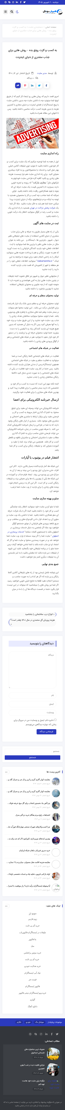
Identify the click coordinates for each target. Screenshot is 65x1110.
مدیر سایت (42, 73)
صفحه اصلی (50, 27)
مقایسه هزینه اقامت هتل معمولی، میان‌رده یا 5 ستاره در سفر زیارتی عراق (28, 862)
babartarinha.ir (45, 261)
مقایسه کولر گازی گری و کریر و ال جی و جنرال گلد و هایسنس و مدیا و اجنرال (28, 779)
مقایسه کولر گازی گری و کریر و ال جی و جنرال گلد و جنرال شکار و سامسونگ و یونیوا (28, 791)
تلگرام (19, 1022)
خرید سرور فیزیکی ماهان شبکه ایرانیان (34, 850)
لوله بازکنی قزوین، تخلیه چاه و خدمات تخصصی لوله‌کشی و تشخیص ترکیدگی (28, 874)
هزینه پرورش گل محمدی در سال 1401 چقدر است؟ (33, 620)
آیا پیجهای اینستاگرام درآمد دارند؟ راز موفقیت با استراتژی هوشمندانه (28, 886)
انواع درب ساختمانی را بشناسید (39, 614)
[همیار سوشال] (53, 12)
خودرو (28, 1022)
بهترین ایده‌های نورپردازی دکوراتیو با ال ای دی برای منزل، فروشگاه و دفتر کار (28, 839)
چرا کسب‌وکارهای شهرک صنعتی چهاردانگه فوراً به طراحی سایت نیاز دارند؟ (28, 827)
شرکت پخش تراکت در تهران (42, 208)
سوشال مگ (39, 1022)
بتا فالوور (32, 939)
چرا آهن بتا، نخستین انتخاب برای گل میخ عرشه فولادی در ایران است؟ (28, 803)
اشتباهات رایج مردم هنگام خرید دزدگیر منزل (32, 815)
